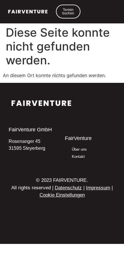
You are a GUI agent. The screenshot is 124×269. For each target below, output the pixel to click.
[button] (109, 11)
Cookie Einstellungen (62, 195)
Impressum (98, 187)
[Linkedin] (35, 226)
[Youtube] (88, 226)
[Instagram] (75, 226)
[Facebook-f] (62, 226)
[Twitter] (49, 226)
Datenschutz (68, 187)
